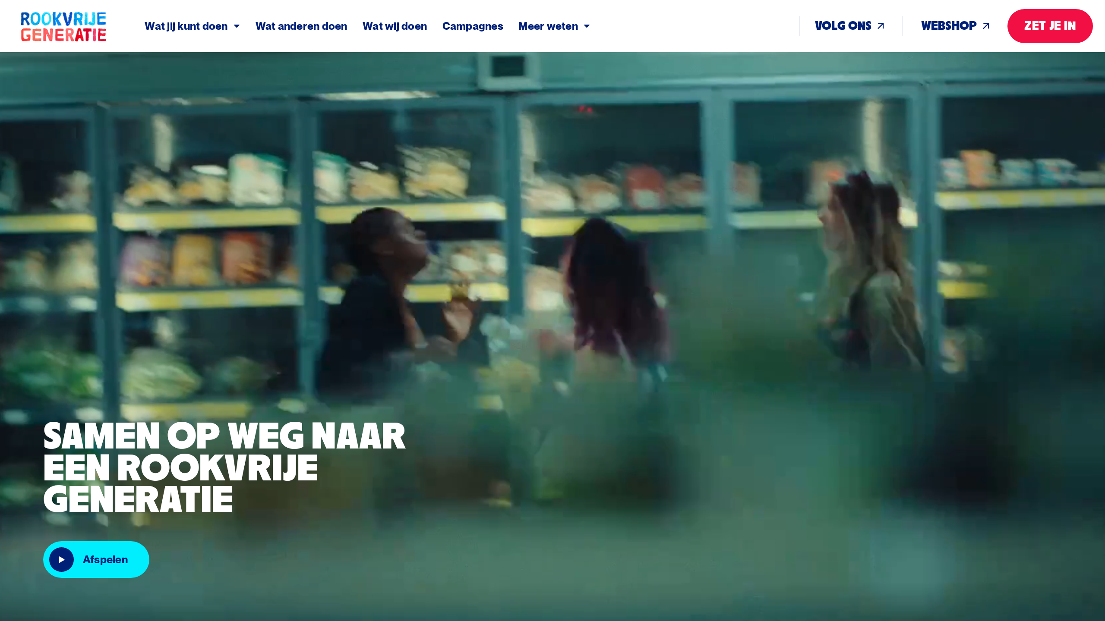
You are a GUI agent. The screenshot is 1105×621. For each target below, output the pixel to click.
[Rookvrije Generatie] (82, 26)
